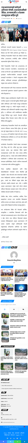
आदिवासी (22, 433)
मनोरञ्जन (13, 435)
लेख (13, 433)
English (18, 435)
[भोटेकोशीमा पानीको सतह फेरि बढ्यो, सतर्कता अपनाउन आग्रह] (5, 327)
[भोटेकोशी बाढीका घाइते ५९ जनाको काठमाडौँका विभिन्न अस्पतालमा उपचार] (5, 333)
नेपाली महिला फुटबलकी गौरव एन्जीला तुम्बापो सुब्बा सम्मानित (7, 294)
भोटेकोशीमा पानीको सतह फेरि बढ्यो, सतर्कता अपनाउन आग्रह (18, 326)
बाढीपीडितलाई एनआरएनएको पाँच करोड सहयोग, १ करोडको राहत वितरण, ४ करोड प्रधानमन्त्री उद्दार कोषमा (18, 315)
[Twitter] (5, 22)
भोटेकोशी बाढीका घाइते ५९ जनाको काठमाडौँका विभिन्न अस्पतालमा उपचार (17, 333)
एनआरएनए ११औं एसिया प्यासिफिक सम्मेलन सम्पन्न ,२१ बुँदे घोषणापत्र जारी (7, 279)
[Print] (15, 247)
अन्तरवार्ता (17, 433)
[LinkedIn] (9, 22)
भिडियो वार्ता (7, 435)
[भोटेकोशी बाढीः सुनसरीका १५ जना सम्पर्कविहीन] (5, 339)
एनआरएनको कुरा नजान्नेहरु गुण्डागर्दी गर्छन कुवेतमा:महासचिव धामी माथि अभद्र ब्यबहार (20, 294)
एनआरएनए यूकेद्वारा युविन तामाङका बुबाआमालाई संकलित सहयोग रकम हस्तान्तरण (20, 280)
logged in (7, 304)
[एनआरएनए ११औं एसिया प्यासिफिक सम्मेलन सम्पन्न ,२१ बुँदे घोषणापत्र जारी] (7, 273)
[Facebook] (2, 22)
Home (5, 433)
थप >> (22, 435)
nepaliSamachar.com (14, 428)
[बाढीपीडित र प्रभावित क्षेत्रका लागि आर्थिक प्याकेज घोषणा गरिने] (5, 321)
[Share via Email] (12, 247)
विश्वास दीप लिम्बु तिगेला (6, 18)
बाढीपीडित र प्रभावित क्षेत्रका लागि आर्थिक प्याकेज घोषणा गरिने (17, 320)
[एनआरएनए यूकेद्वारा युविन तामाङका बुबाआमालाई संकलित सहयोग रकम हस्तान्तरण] (21, 273)
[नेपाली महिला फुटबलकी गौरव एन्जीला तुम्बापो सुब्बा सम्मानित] (7, 287)
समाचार (9, 433)
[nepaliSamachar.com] (14, 1)
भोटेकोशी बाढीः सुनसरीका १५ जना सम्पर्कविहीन (20, 372)
